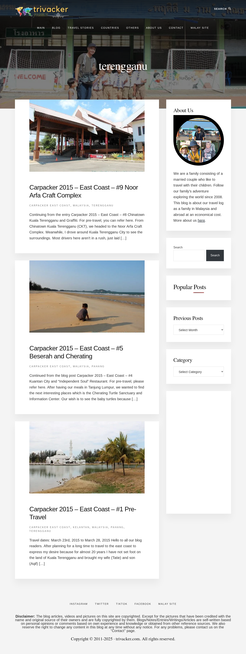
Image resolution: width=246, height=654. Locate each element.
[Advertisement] (198, 452)
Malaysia (81, 205)
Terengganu (102, 205)
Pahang (98, 366)
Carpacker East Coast (49, 205)
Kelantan (81, 527)
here (201, 220)
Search (178, 247)
